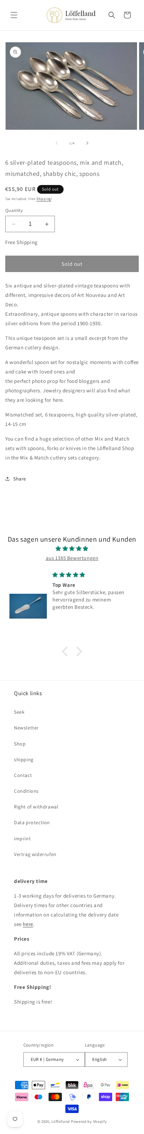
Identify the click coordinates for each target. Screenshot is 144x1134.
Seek (19, 712)
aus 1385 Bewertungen (72, 558)
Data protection (32, 822)
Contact (23, 775)
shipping (24, 759)
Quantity (14, 210)
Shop (20, 744)
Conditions (26, 791)
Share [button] (19, 479)
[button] (14, 15)
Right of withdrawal (36, 807)
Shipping (43, 199)
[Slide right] (87, 143)
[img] (72, 548)
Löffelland (60, 1121)
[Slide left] (56, 143)
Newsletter (26, 728)
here (28, 924)
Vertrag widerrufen (35, 854)
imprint (22, 838)
